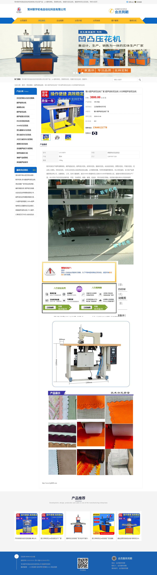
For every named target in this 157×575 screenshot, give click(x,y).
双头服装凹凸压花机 (24, 130)
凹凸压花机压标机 (23, 121)
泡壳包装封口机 (22, 153)
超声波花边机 (38, 85)
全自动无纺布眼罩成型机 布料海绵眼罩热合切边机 (25, 193)
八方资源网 (32, 567)
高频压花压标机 (22, 144)
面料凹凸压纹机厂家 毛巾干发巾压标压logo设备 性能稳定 (59, 538)
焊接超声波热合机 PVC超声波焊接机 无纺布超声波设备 (25, 210)
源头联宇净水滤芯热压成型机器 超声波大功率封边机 (25, 175)
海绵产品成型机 (22, 157)
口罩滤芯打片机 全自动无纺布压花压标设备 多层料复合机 (25, 214)
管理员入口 (47, 567)
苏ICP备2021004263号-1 (42, 560)
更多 (34, 170)
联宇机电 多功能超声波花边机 (25, 179)
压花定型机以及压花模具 (25, 98)
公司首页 (23, 21)
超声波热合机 (21, 103)
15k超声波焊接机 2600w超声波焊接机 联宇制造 (25, 201)
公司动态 (96, 21)
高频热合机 (21, 107)
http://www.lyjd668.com (49, 483)
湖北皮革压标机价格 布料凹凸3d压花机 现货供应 (108, 538)
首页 (23, 85)
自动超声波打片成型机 (25, 148)
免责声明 (40, 567)
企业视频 (60, 21)
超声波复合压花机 (23, 116)
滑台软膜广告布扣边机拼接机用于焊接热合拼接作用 (25, 184)
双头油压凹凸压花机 (24, 135)
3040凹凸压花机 (22, 125)
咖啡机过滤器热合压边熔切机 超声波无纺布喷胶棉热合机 (25, 206)
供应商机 (41, 21)
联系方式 (133, 21)
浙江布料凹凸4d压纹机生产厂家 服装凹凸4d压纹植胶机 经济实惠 (36, 538)
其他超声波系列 (22, 162)
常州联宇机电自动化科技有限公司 (31, 564)
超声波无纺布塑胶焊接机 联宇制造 (25, 197)
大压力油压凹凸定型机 (25, 139)
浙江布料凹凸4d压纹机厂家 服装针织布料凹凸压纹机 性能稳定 (86, 538)
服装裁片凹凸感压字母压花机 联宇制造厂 (131, 538)
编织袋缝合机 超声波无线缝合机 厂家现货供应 (25, 188)
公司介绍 (78, 21)
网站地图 (54, 567)
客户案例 (114, 21)
